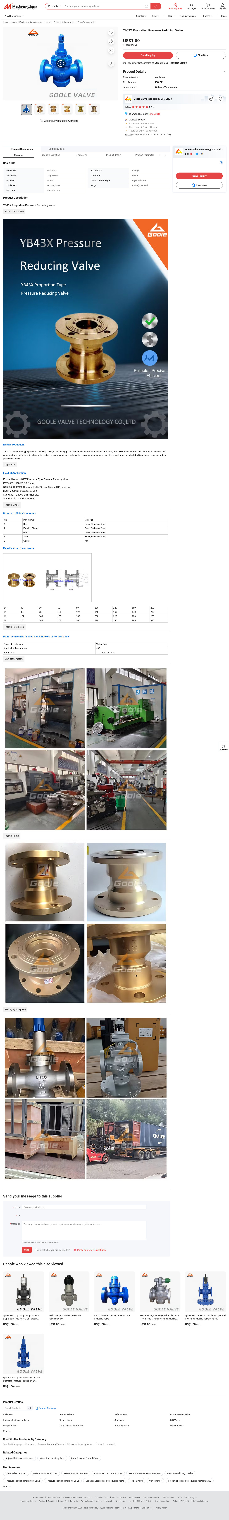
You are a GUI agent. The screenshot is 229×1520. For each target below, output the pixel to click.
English (42, 1501)
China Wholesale (102, 1497)
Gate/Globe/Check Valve (71, 1425)
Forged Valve (9, 1425)
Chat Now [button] (203, 55)
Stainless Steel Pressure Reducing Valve (105, 1480)
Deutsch (108, 1501)
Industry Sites (134, 1497)
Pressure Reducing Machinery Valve (23, 1480)
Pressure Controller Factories (108, 1473)
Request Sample (178, 62)
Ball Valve (7, 1414)
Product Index (168, 1497)
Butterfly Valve (121, 1425)
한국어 (140, 1501)
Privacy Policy (161, 1507)
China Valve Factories (16, 1473)
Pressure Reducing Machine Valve (63, 1480)
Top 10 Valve (136, 1480)
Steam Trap (64, 1420)
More (6, 1486)
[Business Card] (221, 162)
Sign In (128, 134)
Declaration (147, 1507)
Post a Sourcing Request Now (90, 1249)
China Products (53, 1497)
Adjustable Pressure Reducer (19, 1458)
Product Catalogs (47, 1408)
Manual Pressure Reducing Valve (144, 1473)
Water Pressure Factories (45, 1473)
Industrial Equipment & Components (27, 22)
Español (51, 1501)
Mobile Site (182, 1497)
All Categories (14, 15)
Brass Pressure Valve (86, 22)
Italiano (99, 1501)
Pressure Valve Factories (76, 1473)
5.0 (187, 153)
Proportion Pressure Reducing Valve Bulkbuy (189, 1480)
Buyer (154, 15)
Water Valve (176, 1425)
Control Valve (65, 1414)
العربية (131, 1501)
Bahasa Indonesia (200, 1501)
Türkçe (175, 1501)
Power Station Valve (180, 1414)
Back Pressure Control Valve (84, 1458)
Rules (224, 15)
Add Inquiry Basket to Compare (61, 120)
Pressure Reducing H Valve (180, 1473)
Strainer (118, 1420)
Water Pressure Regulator (52, 1458)
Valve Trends (155, 1480)
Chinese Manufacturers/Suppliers (77, 1497)
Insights (193, 1497)
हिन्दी (156, 1501)
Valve (48, 22)
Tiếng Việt (185, 1501)
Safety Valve (120, 1414)
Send (26, 1249)
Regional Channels (151, 1497)
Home (5, 22)
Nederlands (120, 1501)
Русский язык (87, 1501)
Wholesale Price (119, 1497)
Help (170, 15)
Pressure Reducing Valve (64, 22)
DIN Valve (175, 1420)
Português (62, 1501)
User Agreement (132, 1507)
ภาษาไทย (165, 1501)
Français (74, 1501)
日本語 (148, 1501)
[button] (159, 155)
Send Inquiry (148, 55)
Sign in (222, 8)
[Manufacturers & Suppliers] (20, 6)
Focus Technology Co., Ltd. (94, 1507)
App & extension (188, 15)
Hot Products (38, 1497)
